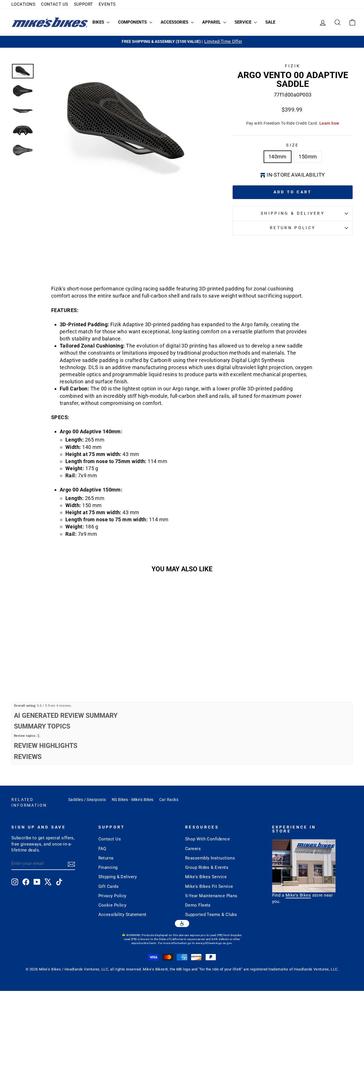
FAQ (102, 848)
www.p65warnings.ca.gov (214, 943)
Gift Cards (108, 886)
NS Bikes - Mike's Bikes (133, 799)
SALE (270, 22)
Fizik (293, 66)
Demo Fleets (198, 905)
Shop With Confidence (207, 839)
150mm (308, 157)
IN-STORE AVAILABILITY (296, 175)
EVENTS (107, 4)
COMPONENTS (133, 22)
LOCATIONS (23, 4)
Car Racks (168, 799)
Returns (106, 858)
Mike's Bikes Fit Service (209, 886)
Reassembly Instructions (210, 858)
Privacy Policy (112, 895)
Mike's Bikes (298, 895)
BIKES (98, 22)
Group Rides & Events (206, 867)
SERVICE (244, 22)
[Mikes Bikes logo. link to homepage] (49, 22)
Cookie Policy (112, 905)
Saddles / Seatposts (87, 799)
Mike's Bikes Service (206, 876)
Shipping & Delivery (292, 213)
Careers (193, 848)
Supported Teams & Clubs (211, 914)
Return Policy (292, 227)
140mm (277, 157)
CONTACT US (54, 4)
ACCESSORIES (175, 22)
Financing (108, 867)
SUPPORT (83, 4)
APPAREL (212, 22)
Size (292, 145)
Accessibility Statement (122, 914)
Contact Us (109, 839)
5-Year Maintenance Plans (211, 895)
